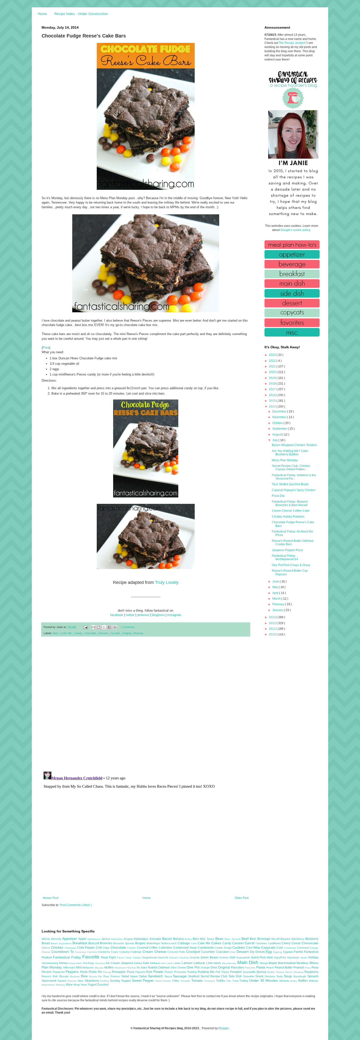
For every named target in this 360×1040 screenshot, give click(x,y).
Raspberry (311, 972)
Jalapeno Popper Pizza (287, 550)
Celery (286, 943)
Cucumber (208, 952)
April (275, 593)
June (276, 581)
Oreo (214, 967)
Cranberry (104, 951)
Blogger (223, 1028)
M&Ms (218, 963)
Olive (173, 967)
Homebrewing (50, 963)
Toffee (176, 980)
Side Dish (235, 976)
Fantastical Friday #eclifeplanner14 (285, 557)
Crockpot (193, 952)
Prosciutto (180, 971)
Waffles (303, 980)
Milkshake (69, 967)
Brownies (106, 943)
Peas (315, 967)
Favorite (115, 633)
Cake (194, 943)
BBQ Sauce (207, 938)
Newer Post (50, 898)
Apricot (106, 938)
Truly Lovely (167, 582)
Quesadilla (249, 971)
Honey (64, 963)
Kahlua (138, 963)
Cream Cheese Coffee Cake (291, 510)
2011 (272, 628)
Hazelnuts (293, 957)
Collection (166, 947)
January (278, 610)
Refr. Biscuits (61, 976)
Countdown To (63, 952)
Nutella (153, 967)
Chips (106, 947)
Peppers (73, 972)
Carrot (250, 943)
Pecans (47, 972)
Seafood (194, 976)
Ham (270, 957)
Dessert (103, 633)
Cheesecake (309, 943)
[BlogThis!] (98, 627)
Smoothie (249, 976)
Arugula (129, 938)
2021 (272, 366)
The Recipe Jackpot (292, 43)
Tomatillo (185, 981)
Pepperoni (59, 971)
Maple (273, 963)
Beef (245, 939)
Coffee (154, 947)
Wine (69, 984)
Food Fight (109, 957)
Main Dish (248, 962)
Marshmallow (287, 963)
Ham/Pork (280, 957)
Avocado (155, 939)
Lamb (170, 963)
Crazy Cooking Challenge (127, 951)
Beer (253, 939)
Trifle (229, 981)
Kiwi (163, 963)
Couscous (81, 952)
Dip (252, 952)
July (275, 440)
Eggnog (278, 952)
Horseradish (76, 963)
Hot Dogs (89, 963)
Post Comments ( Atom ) (76, 905)
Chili (99, 947)
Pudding (192, 971)
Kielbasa (155, 963)
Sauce (168, 976)
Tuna (235, 980)
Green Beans (210, 957)
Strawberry (92, 980)
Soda (280, 976)
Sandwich (156, 976)
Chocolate (90, 633)
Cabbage (184, 943)
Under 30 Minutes (264, 980)
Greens (224, 957)
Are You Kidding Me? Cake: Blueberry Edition (290, 452)
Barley (189, 939)
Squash (62, 980)
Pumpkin (236, 972)
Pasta (261, 967)
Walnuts (313, 980)
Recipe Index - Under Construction (81, 14)
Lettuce (199, 963)
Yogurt (92, 984)
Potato (159, 972)
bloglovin (158, 615)
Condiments (206, 947)
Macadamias (229, 963)
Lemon (188, 963)
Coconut (143, 947)
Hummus (100, 963)
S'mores (115, 976)
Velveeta (284, 980)
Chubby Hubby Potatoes (288, 516)
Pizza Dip (278, 495)
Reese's (47, 976)
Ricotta (93, 976)
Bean (220, 939)
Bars (56, 633)
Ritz (100, 976)
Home (42, 14)
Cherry (46, 947)
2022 (272, 361)
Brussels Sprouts (124, 943)
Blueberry (311, 939)
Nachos (132, 967)
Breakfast (80, 943)
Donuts (260, 952)
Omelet (182, 967)
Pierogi (107, 972)
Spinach (312, 976)
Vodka (294, 981)
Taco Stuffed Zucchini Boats (290, 484)
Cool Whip (253, 947)
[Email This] (93, 627)
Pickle (93, 972)
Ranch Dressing (294, 972)
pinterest (143, 615)
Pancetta (250, 967)
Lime (210, 963)
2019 (272, 378)
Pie (100, 972)
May (275, 587)
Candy (78, 633)
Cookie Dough (223, 947)
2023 (272, 355)
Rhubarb (75, 976)
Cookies (239, 947)
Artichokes (117, 939)
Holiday (313, 957)
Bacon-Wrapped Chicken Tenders (294, 445)
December (279, 411)
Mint (79, 967)
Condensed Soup (185, 947)
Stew (81, 980)
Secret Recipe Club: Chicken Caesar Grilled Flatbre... (291, 467)
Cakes (216, 943)
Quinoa (261, 972)
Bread (46, 943)
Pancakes (238, 967)
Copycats (269, 947)
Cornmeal (303, 947)
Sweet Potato (163, 981)
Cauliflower (275, 943)
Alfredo (46, 938)
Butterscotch (169, 943)
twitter (130, 615)
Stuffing (105, 981)
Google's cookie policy (295, 230)
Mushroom (121, 967)
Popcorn (140, 971)
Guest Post (259, 957)
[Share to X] (104, 627)
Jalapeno (127, 963)
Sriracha (72, 981)
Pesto (84, 972)
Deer (233, 952)
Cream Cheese (155, 952)
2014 (272, 406)
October (278, 423)
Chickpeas (70, 947)
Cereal (296, 943)
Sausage (180, 976)
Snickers (270, 976)
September (280, 428)
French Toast (125, 957)
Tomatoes (210, 981)
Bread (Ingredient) (61, 943)
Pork (149, 972)
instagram (174, 615)
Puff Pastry (223, 971)
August (277, 434)
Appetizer (70, 939)
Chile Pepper (86, 947)
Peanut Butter (284, 967)
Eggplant (288, 951)
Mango (264, 963)
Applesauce (94, 939)
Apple (82, 939)
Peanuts (138, 633)
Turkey (244, 980)
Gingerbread (150, 957)
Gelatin (137, 957)
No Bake (142, 967)
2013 (272, 617)
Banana (179, 939)
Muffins (109, 967)
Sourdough (300, 976)
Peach (270, 967)
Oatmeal (164, 967)
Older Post (242, 898)
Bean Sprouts (233, 939)
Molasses (88, 967)
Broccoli (94, 943)
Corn (280, 947)
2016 (272, 395)
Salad (125, 976)
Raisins (280, 972)
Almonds (56, 938)
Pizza (131, 972)
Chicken (58, 947)
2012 (272, 623)
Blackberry (298, 938)
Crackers (92, 952)
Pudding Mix (207, 972)
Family (299, 952)
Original (127, 633)
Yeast (84, 984)
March (276, 598)
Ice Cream (113, 963)
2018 (272, 383)
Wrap (77, 984)
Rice (85, 976)
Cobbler (132, 947)
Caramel (238, 943)
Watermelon (49, 984)
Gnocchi (163, 957)
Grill (233, 957)
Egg (269, 952)
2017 (272, 389)
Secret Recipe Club (214, 976)
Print (46, 348)
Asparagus (141, 939)
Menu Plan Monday (285, 460)
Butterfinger (154, 943)
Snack (260, 976)
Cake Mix (67, 633)
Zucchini (102, 984)
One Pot (194, 967)
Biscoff (275, 938)
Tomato (197, 980)
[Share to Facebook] (109, 627)
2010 (272, 634)
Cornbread (290, 947)
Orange (205, 967)
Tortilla (221, 980)
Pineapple (119, 972)
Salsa (143, 976)
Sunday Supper (121, 980)
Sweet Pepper (143, 980)
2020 (272, 372)
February (278, 604)
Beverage (264, 939)
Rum (106, 976)
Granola (195, 957)
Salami (134, 976)
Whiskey (61, 984)
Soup (288, 976)
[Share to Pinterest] (114, 627)
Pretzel (169, 971)
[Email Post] (85, 627)
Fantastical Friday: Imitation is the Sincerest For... (294, 476)
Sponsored (49, 980)
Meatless (303, 963)
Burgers (141, 943)
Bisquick (285, 938)
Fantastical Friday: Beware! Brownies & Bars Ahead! (290, 503)
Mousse (99, 967)
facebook (116, 615)
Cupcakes (223, 952)
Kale (146, 963)
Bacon (167, 939)
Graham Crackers (179, 957)
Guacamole (243, 957)
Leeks (177, 963)
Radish (271, 972)
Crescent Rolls (176, 951)
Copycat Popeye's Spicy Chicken (294, 490)
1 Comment (127, 627)
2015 (272, 400)
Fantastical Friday (67, 957)
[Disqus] (146, 704)
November (279, 417)
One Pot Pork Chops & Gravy (291, 565)
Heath (304, 957)
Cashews (262, 943)
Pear (308, 967)
